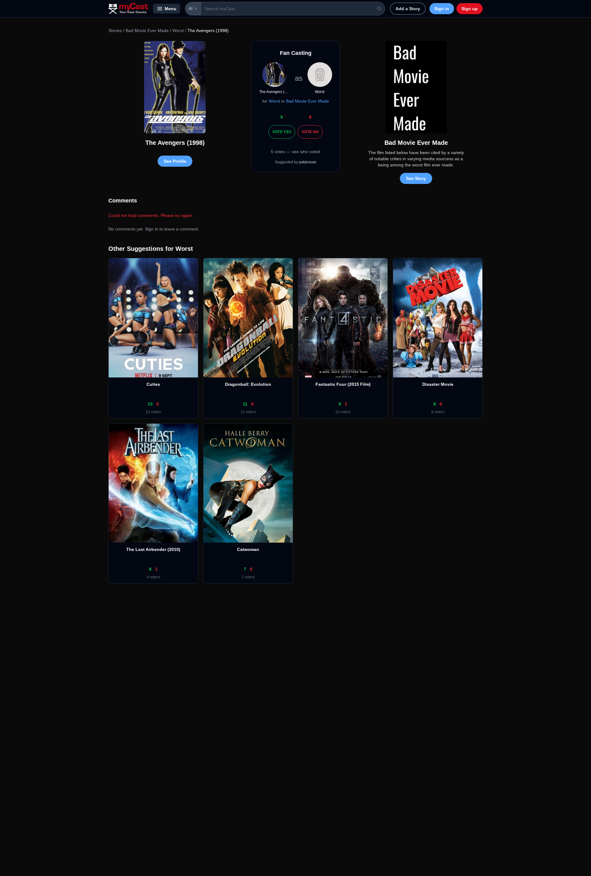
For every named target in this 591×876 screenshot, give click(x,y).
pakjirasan (307, 162)
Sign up (469, 8)
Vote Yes (281, 132)
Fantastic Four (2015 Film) (343, 384)
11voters (248, 412)
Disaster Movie (437, 384)
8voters (437, 412)
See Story (416, 178)
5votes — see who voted (295, 151)
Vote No (310, 132)
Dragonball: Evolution (248, 384)
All (190, 8)
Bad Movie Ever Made (147, 30)
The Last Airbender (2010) (153, 549)
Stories (115, 30)
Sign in (441, 8)
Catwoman (248, 549)
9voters (153, 577)
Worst (178, 30)
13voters (153, 412)
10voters (343, 412)
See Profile (175, 161)
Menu (170, 8)
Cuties (153, 384)
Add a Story (408, 8)
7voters (248, 577)
